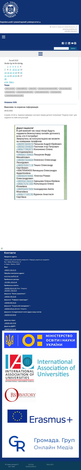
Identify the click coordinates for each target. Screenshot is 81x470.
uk (40, 22)
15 (8, 73)
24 (13, 76)
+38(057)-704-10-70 (10, 270)
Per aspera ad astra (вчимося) (48, 88)
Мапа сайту (50, 464)
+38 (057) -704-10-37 (10, 290)
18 (16, 73)
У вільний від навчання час (14, 95)
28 (5, 79)
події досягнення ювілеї (25, 91)
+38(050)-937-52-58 (10, 329)
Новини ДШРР (22, 88)
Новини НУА (10, 102)
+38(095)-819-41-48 (10, 288)
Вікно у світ (10, 88)
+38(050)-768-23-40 (10, 297)
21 (5, 76)
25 (16, 76)
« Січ (6, 82)
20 (21, 73)
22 (8, 76)
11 (16, 70)
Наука (33, 88)
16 (11, 73)
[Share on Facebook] (2, 249)
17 (13, 73)
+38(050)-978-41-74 (10, 309)
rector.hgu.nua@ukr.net (70, 29)
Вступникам (56, 91)
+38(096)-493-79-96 (10, 323)
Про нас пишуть (65, 88)
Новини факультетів (42, 91)
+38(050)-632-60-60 (10, 315)
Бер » (11, 82)
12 (18, 70)
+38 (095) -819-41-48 (10, 282)
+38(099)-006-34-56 (10, 303)
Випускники (10, 91)
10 (13, 70)
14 (5, 73)
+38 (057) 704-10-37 (71, 31)
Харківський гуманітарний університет (19, 22)
